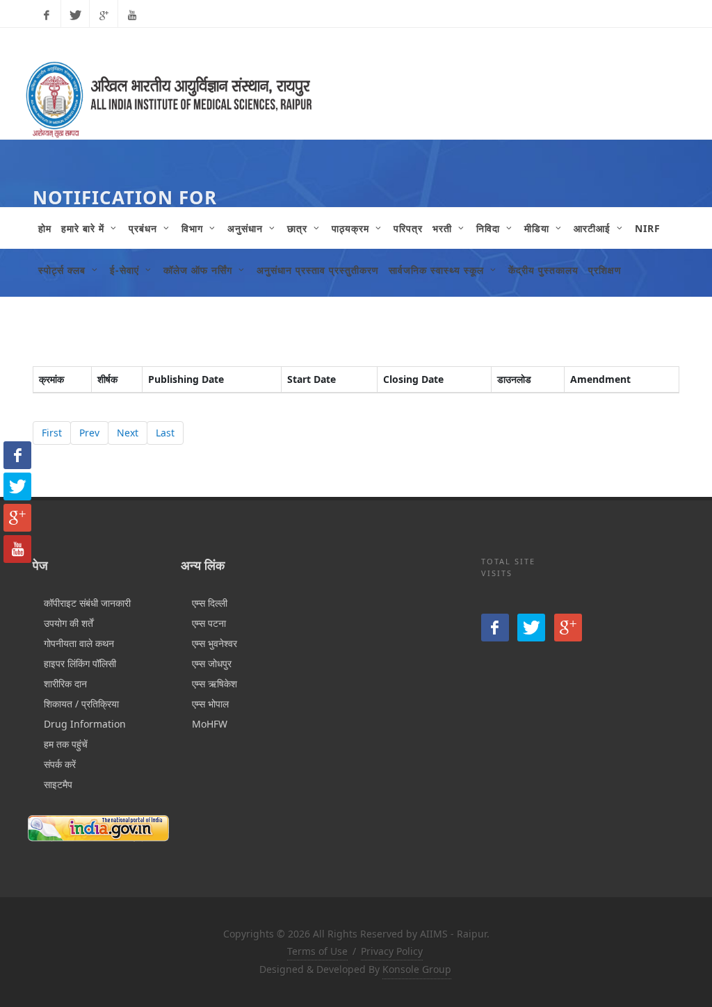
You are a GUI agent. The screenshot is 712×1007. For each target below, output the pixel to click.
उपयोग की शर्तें (68, 623)
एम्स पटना (209, 623)
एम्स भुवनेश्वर (214, 643)
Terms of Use (317, 951)
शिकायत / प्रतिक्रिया (81, 703)
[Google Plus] (104, 15)
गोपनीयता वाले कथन (79, 643)
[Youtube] (132, 15)
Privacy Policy (392, 951)
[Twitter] (75, 15)
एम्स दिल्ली (209, 602)
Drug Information (85, 723)
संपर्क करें (60, 764)
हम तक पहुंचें (66, 744)
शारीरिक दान (65, 683)
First (52, 432)
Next (127, 432)
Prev (89, 432)
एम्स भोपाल (210, 703)
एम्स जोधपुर (212, 663)
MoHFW (209, 723)
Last (165, 432)
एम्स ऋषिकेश (214, 683)
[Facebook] (46, 15)
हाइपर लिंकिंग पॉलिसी (80, 663)
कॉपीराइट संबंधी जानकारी (87, 602)
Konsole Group (416, 969)
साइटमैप (58, 784)
